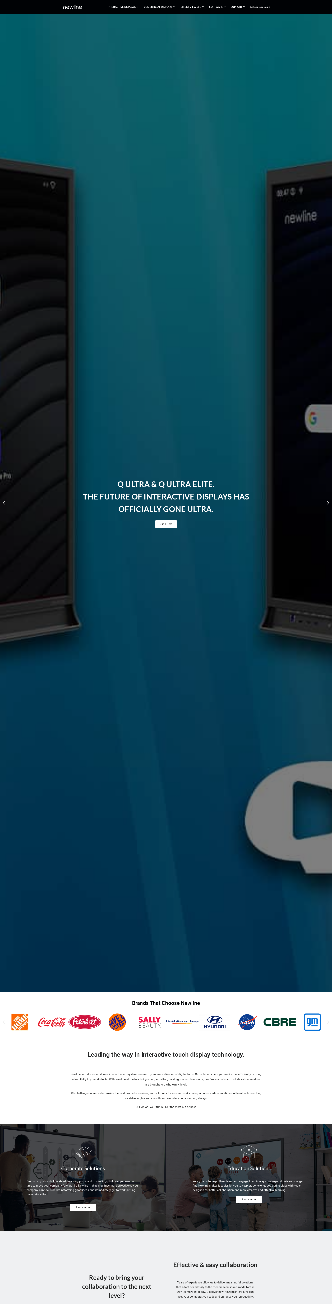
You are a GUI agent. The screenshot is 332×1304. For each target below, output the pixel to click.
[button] (4, 503)
